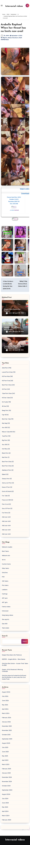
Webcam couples (7, 547)
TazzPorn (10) (6, 436)
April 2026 (5, 709)
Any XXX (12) (6, 427)
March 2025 (5, 764)
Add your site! (6, 517)
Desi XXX (4, 623)
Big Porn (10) (6, 440)
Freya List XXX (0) (7, 500)
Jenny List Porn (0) (8, 483)
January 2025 (6, 773)
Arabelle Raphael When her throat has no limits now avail (13, 28)
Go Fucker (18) (6, 402)
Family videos (6, 606)
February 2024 (6, 820)
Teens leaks (5, 628)
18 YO (3, 560)
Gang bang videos (7, 615)
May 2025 (5, 756)
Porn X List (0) (6, 504)
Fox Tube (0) (6, 495)
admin (7, 35)
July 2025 (5, 747)
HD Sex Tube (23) (7, 397)
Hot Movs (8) (6, 449)
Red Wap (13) (6, 423)
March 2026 (5, 713)
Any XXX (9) (5, 444)
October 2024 (6, 786)
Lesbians (4, 589)
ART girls (5, 602)
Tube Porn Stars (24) (8, 393)
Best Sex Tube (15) (7, 419)
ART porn (5, 598)
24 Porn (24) (6, 389)
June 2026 (5, 700)
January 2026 (6, 722)
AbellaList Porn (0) (7, 470)
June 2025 (5, 751)
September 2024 (7, 790)
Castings (5, 594)
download (16, 210)
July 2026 (5, 696)
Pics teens (5, 585)
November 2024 (7, 781)
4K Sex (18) (5, 406)
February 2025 (6, 769)
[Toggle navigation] (2, 5)
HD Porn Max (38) (7, 376)
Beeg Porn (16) (6, 410)
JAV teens (5, 581)
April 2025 (5, 760)
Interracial (5, 611)
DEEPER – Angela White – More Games (13, 659)
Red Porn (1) (5, 457)
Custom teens (6, 564)
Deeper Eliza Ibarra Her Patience (12, 655)
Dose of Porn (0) (7, 487)
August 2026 (6, 692)
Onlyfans (5, 572)
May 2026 (5, 705)
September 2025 (7, 739)
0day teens (5, 568)
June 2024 (5, 803)
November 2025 (7, 730)
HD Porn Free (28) (7, 380)
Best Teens (5, 551)
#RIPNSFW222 (5, 39)
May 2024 (5, 807)
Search (5, 636)
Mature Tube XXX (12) (8, 432)
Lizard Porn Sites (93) (8, 372)
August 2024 (6, 794)
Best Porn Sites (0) (8, 461)
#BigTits (4, 37)
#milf (20, 37)
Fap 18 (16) (5, 415)
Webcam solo (6, 555)
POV (3, 577)
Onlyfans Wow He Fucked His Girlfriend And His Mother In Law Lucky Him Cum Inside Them (14, 677)
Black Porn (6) (6, 453)
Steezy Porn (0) (7, 478)
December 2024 (7, 777)
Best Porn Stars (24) (8, 385)
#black (10, 37)
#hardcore (15, 37)
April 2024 (5, 811)
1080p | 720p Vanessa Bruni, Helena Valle (22, 284)
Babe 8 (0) (5, 474)
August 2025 (6, 743)
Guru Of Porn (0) (7, 508)
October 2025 (6, 734)
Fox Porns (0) (6, 513)
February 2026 (6, 717)
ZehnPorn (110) (6, 368)
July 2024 (5, 798)
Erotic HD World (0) (8, 491)
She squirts (5, 619)
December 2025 (7, 726)
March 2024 (5, 815)
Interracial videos (14, 6)
